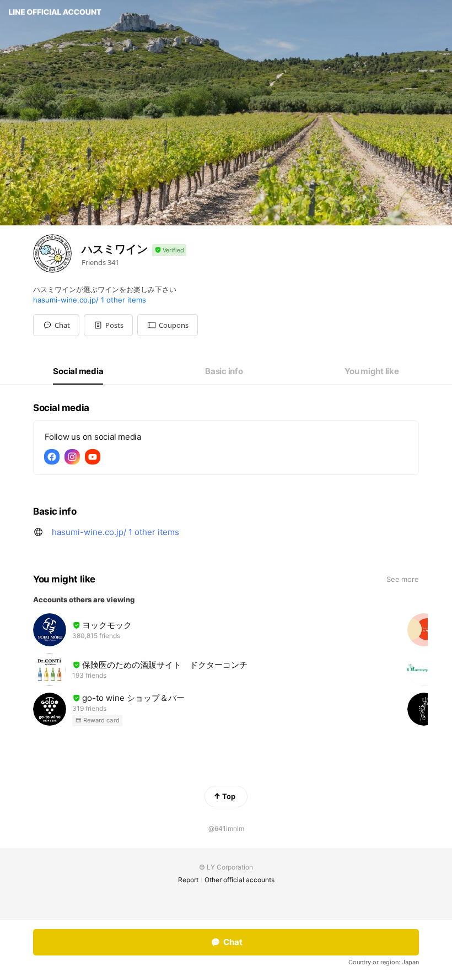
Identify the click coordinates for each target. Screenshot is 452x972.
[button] (108, 325)
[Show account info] (169, 250)
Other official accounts (240, 880)
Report (188, 880)
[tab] (78, 371)
